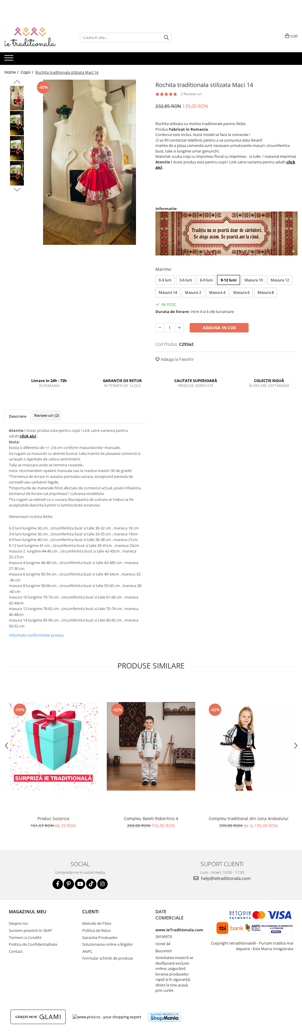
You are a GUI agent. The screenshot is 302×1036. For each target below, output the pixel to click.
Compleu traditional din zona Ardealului (248, 818)
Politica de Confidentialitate (33, 944)
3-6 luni (185, 280)
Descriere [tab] (17, 416)
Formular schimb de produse (107, 958)
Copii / (28, 72)
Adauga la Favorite (177, 359)
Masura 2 (193, 292)
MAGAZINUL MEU (27, 911)
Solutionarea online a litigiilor (107, 944)
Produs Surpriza (53, 818)
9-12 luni (229, 280)
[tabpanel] (89, 162)
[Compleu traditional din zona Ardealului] (248, 746)
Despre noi (18, 923)
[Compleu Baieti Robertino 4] (151, 746)
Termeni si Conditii (25, 937)
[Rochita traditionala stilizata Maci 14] (89, 162)
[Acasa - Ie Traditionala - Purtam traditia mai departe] (33, 37)
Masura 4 (217, 292)
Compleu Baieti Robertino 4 (151, 818)
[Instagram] (102, 884)
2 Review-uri (191, 93)
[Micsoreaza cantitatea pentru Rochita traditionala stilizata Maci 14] (159, 327)
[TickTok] (91, 884)
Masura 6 (241, 292)
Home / (12, 72)
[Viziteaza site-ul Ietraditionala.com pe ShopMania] (164, 1017)
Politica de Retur (96, 930)
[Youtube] (80, 884)
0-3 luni (165, 280)
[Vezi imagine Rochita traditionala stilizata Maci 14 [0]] (17, 98)
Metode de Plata (96, 923)
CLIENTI (90, 911)
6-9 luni (206, 280)
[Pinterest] (69, 884)
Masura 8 (265, 292)
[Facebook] (57, 884)
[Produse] (9, 59)
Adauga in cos (219, 327)
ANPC (87, 951)
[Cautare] (166, 37)
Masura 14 (168, 292)
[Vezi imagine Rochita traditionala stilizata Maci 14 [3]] (17, 173)
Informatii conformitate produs (36, 635)
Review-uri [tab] (46, 415)
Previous (17, 83)
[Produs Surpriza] (53, 746)
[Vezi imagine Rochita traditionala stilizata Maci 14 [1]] (17, 123)
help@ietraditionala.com (225, 878)
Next (17, 189)
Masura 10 (253, 280)
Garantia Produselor (100, 937)
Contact (16, 951)
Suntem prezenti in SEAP (30, 930)
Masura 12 (280, 280)
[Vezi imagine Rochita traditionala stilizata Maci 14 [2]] (17, 148)
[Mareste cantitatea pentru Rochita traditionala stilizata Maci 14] (179, 327)
